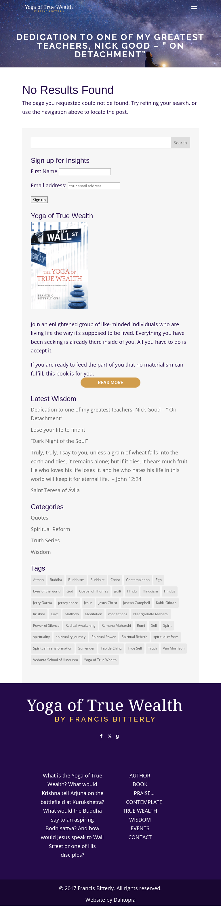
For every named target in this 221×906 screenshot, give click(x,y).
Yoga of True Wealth (100, 659)
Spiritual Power (104, 636)
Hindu (132, 591)
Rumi (141, 625)
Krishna (39, 613)
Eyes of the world (46, 591)
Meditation (93, 613)
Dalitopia (125, 899)
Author (139, 775)
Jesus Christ (107, 602)
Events (140, 828)
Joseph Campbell (136, 602)
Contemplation (138, 579)
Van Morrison (173, 648)
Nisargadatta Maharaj (151, 613)
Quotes (39, 517)
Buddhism (76, 579)
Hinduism (150, 591)
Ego (159, 579)
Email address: (49, 185)
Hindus (169, 591)
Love (55, 613)
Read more (110, 382)
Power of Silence (46, 625)
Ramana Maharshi (116, 625)
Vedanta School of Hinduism (55, 659)
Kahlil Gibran (166, 602)
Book (140, 784)
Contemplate (144, 802)
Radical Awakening (81, 625)
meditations (117, 613)
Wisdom (41, 551)
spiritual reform (165, 636)
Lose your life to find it (58, 429)
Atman (38, 579)
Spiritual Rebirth (134, 636)
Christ (115, 579)
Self (154, 625)
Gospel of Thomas (93, 591)
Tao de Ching (111, 648)
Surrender (86, 648)
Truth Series (45, 540)
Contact (140, 837)
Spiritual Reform (50, 529)
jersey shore (68, 602)
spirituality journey (70, 636)
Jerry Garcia (42, 602)
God (69, 591)
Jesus (88, 602)
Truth (152, 648)
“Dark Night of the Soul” (59, 440)
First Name (44, 171)
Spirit (167, 625)
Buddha (56, 579)
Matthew (72, 613)
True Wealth (140, 810)
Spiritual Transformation (52, 648)
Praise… (144, 793)
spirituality (41, 636)
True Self (135, 648)
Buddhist (97, 579)
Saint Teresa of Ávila (55, 490)
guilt (117, 591)
